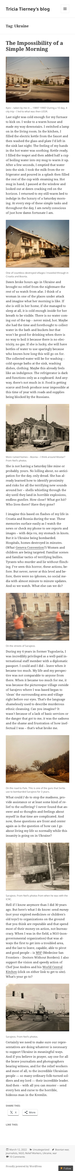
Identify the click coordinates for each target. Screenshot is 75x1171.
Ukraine (47, 1153)
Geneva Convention (30, 547)
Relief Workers (33, 1153)
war (55, 1153)
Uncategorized (41, 1149)
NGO (21, 1153)
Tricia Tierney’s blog (28, 9)
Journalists (11, 1153)
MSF (39, 953)
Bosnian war (62, 1149)
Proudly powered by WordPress (24, 1166)
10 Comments (17, 1156)
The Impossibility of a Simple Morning (34, 45)
